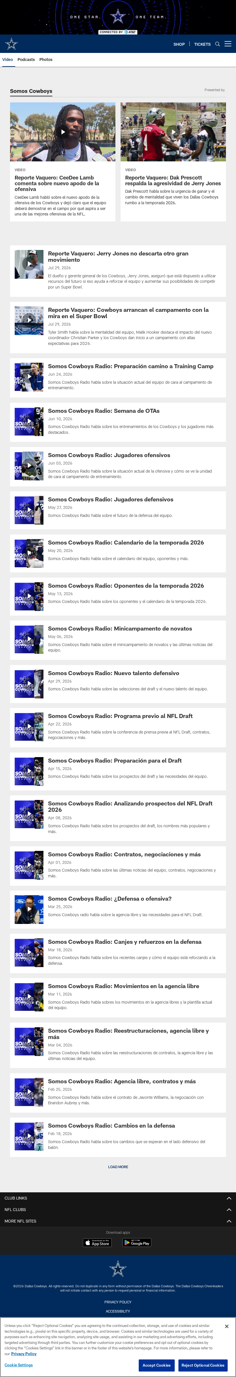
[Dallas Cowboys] (118, 1269)
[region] (118, 1347)
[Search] (217, 44)
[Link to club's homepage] (11, 41)
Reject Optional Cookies (203, 1365)
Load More (118, 1167)
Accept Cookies (157, 1365)
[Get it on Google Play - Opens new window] (137, 1245)
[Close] (226, 1326)
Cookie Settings (19, 1365)
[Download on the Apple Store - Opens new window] (97, 1243)
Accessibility (118, 1311)
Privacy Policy (118, 1302)
